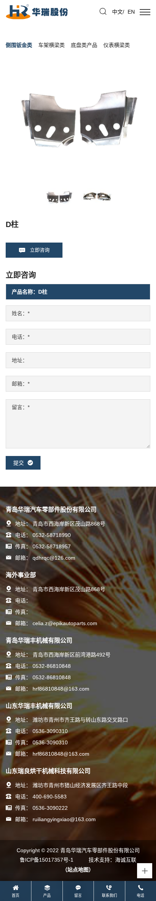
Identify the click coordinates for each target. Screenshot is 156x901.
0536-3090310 (50, 731)
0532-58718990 (52, 535)
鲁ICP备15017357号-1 (46, 860)
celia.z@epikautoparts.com (65, 623)
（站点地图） (78, 870)
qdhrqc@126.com (54, 558)
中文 (117, 12)
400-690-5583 (50, 797)
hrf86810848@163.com (61, 689)
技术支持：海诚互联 (112, 860)
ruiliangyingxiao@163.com (64, 819)
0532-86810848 (52, 666)
